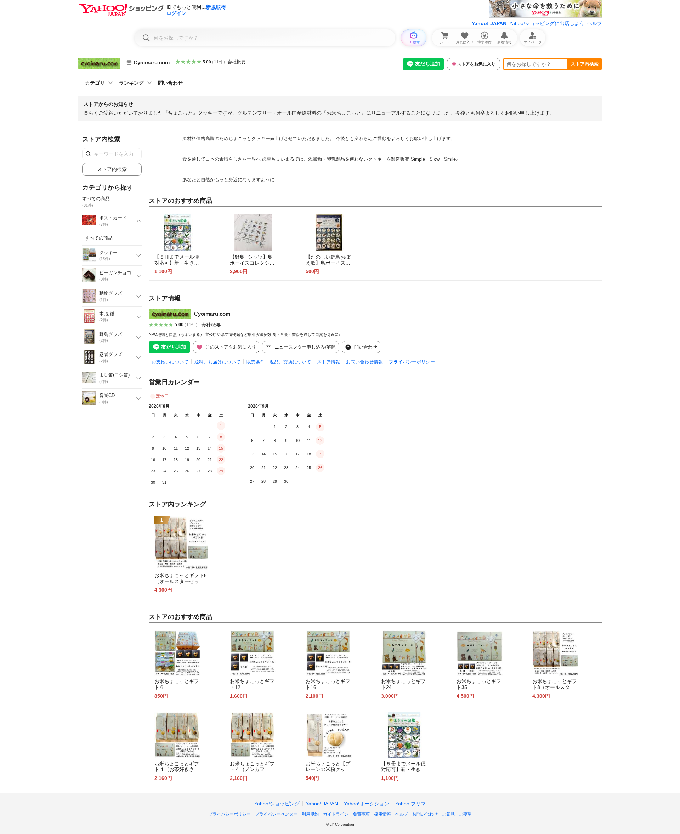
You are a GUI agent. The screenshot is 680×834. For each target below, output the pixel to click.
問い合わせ (170, 83)
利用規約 (310, 814)
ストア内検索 (585, 64)
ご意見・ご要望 (457, 814)
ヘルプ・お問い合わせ (416, 814)
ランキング (131, 83)
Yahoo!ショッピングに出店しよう (546, 23)
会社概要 (236, 61)
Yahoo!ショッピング (277, 803)
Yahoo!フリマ (410, 803)
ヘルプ (594, 23)
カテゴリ (95, 83)
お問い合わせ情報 (364, 361)
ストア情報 (328, 361)
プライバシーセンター (276, 814)
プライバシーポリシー (412, 361)
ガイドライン (335, 814)
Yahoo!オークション (366, 803)
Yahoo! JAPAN (489, 23)
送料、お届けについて (217, 361)
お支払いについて (170, 361)
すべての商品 (99, 238)
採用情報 (382, 814)
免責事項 (361, 814)
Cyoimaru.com (212, 314)
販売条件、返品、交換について (278, 361)
